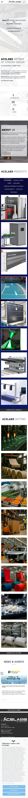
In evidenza (7, 180)
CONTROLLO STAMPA (18, 180)
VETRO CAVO (19, 189)
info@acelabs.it (7, 731)
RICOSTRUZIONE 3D (9, 189)
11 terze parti (8, 747)
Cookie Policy (12, 783)
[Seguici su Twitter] (25, 1)
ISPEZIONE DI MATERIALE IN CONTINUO (13, 186)
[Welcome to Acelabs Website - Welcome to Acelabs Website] (14, 2)
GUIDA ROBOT (16, 183)
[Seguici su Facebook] (22, 1)
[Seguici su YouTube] (25, 2)
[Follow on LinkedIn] (23, 2)
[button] (25, 740)
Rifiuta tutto (14, 790)
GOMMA (9, 183)
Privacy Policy (5, 783)
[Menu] (2, 2)
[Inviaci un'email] (22, 2)
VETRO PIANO (13, 192)
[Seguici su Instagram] (23, 1)
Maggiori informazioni (14, 794)
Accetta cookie (14, 786)
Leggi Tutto (4, 699)
